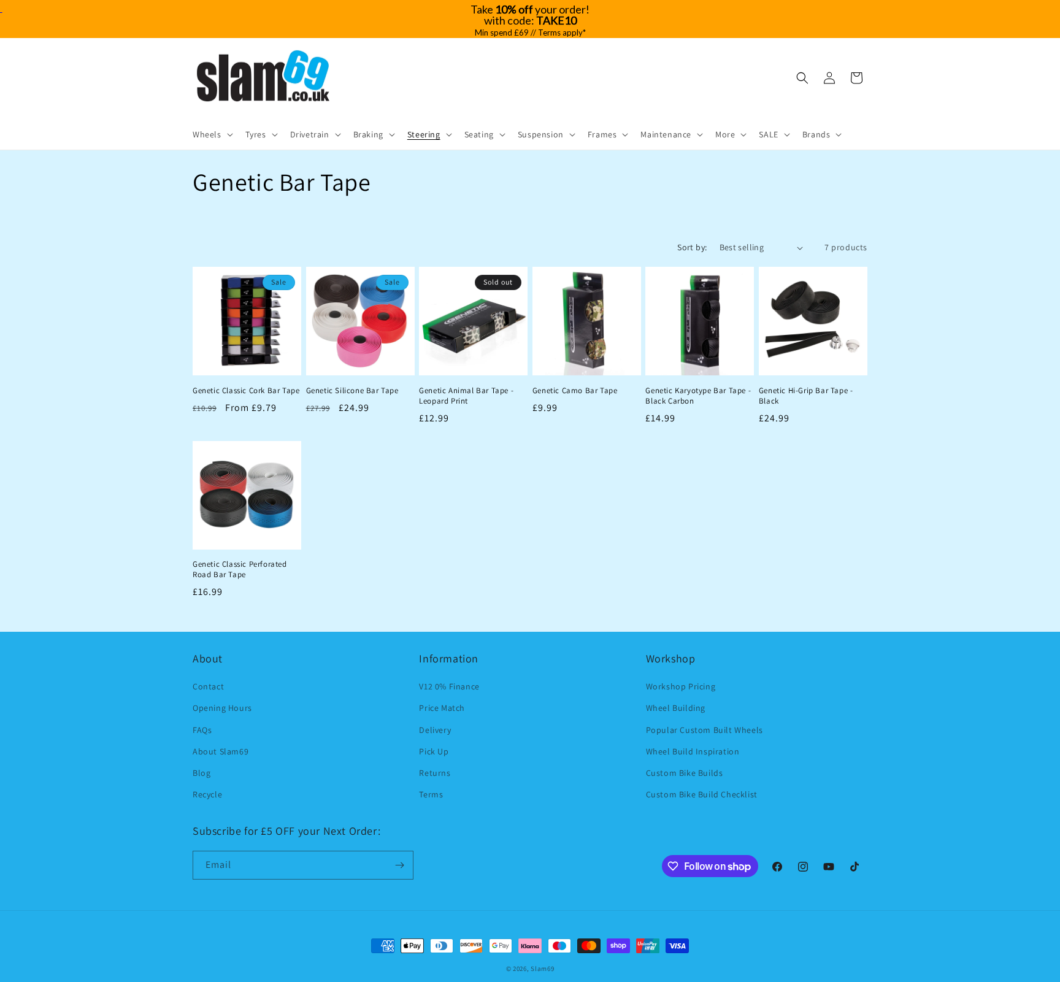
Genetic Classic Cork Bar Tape (246, 391)
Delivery (435, 729)
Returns (434, 772)
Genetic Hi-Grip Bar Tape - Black (806, 396)
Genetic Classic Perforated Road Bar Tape (240, 569)
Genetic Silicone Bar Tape (352, 391)
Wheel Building (675, 707)
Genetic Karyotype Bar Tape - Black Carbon (698, 396)
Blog (201, 772)
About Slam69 (220, 751)
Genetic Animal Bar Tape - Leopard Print (466, 396)
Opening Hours (222, 707)
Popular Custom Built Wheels (704, 729)
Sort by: (692, 247)
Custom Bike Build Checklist (702, 794)
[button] (211, 134)
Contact (208, 686)
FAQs (202, 729)
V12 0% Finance (449, 686)
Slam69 (542, 968)
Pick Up (433, 751)
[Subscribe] (399, 865)
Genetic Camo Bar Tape (575, 391)
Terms (431, 794)
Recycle (207, 794)
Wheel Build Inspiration (693, 751)
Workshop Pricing (681, 686)
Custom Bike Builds (684, 772)
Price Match (442, 707)
